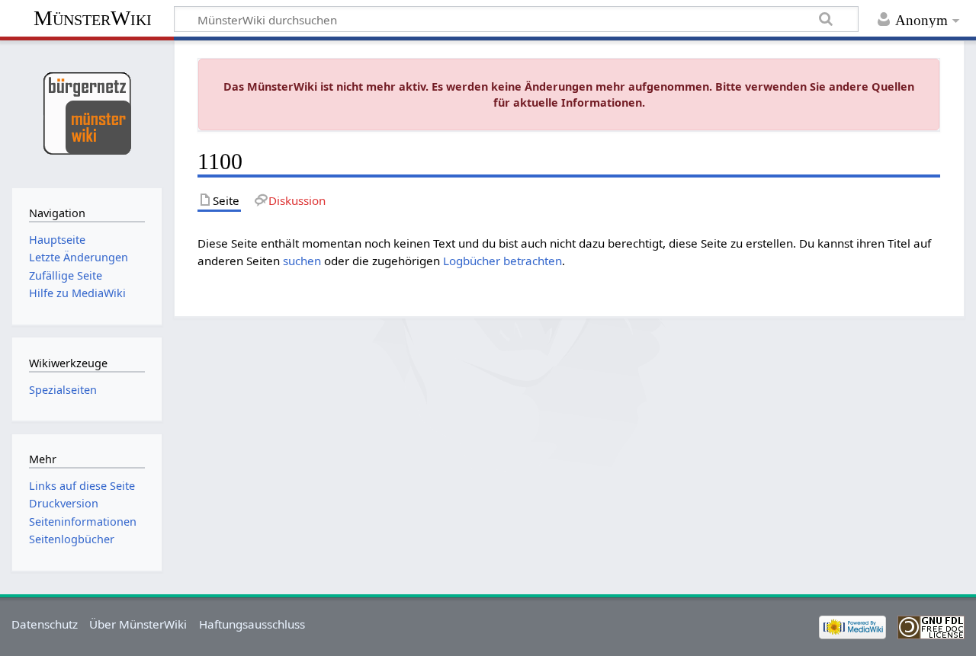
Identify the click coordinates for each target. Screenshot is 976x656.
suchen (302, 260)
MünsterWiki (93, 18)
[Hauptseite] (86, 112)
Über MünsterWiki (138, 624)
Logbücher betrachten (502, 260)
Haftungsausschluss (252, 624)
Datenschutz (44, 624)
